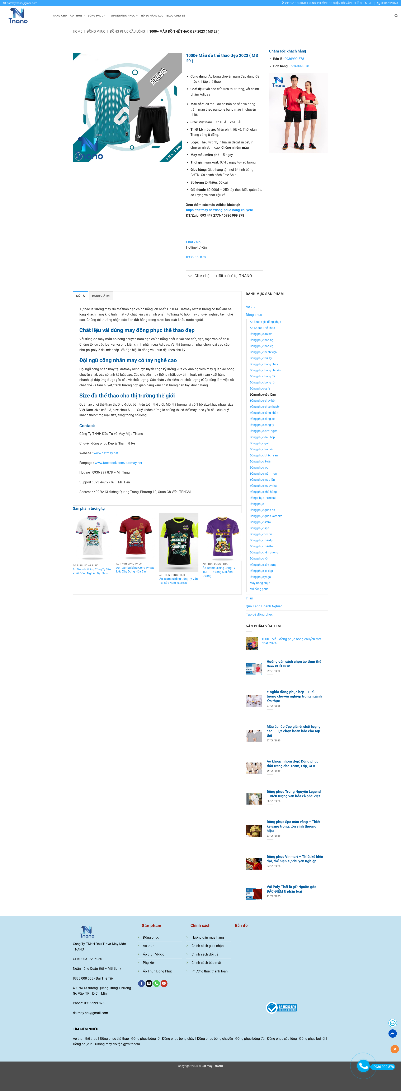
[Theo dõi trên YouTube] (164, 983)
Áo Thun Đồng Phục (158, 971)
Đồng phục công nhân (264, 413)
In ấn (249, 598)
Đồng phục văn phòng (264, 552)
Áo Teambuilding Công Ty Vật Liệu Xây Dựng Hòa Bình (135, 570)
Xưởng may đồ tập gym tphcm (117, 1044)
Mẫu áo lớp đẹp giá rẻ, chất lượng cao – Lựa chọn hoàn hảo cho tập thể (294, 731)
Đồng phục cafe (260, 388)
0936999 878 (196, 257)
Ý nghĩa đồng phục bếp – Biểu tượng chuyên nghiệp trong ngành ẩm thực (294, 696)
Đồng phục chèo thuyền (265, 407)
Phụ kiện (149, 963)
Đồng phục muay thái (263, 486)
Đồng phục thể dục (262, 540)
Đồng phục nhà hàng (263, 492)
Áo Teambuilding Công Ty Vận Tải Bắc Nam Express (178, 581)
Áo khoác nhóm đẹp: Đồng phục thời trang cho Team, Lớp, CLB (293, 763)
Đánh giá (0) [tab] (101, 295)
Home (77, 31)
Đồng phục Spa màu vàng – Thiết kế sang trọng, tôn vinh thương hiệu (293, 826)
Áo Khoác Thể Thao (262, 328)
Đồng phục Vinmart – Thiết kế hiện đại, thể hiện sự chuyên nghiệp (295, 859)
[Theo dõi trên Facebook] (141, 983)
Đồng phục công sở (262, 419)
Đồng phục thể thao (262, 546)
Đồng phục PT (259, 504)
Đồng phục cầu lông (127, 31)
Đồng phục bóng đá (262, 376)
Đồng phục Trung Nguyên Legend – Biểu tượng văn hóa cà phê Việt (294, 794)
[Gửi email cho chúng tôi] (149, 983)
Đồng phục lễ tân (261, 461)
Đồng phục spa (259, 528)
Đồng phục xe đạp (261, 571)
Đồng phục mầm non (263, 473)
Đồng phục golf (259, 443)
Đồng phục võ (259, 558)
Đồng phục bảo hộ (261, 340)
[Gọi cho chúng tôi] (156, 983)
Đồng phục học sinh (262, 449)
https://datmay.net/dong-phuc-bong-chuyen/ (219, 210)
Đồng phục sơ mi (260, 522)
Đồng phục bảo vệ (261, 346)
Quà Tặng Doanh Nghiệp (264, 606)
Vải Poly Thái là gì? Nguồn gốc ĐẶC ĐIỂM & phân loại (291, 889)
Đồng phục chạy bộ (262, 400)
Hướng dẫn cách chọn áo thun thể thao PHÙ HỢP (294, 664)
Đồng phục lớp (259, 467)
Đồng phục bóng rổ (262, 382)
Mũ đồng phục (259, 589)
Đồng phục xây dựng (263, 565)
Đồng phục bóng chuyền (265, 370)
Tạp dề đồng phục (122, 15)
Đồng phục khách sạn (264, 455)
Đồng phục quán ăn (262, 510)
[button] (20, 3)
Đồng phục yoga (260, 577)
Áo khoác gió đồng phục (265, 322)
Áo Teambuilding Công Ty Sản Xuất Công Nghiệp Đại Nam (92, 571)
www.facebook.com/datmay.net (118, 463)
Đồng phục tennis (261, 534)
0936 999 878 (383, 1067)
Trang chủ (59, 15)
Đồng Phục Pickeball (263, 498)
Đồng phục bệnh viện (263, 352)
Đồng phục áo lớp (261, 334)
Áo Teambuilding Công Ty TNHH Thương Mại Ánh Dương (219, 571)
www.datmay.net (106, 453)
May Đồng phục (260, 583)
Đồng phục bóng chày (264, 364)
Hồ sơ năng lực (152, 15)
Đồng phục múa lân (262, 480)
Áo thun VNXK (153, 954)
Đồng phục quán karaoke (266, 516)
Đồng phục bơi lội (261, 358)
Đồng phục (96, 15)
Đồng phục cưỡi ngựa (264, 431)
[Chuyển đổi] (190, 276)
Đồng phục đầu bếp (262, 437)
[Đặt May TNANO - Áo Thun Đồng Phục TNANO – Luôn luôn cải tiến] (24, 15)
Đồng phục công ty (262, 425)
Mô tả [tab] (80, 295)
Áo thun (76, 15)
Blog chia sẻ (175, 15)
